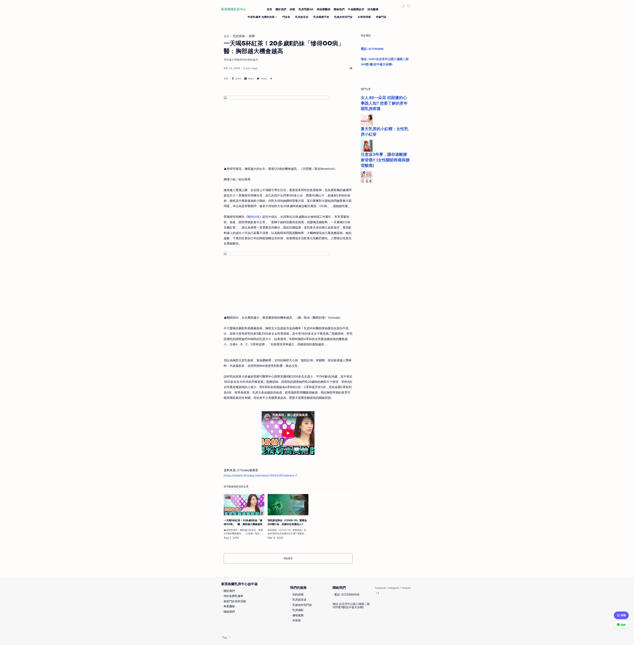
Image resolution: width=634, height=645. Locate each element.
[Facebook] (380, 588)
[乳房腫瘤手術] (321, 17)
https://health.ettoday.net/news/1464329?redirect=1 (260, 475)
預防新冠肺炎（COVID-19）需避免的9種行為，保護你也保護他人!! (287, 522)
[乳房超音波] (301, 17)
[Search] (408, 5)
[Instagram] (393, 588)
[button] (403, 5)
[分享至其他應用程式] (271, 78)
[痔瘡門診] (381, 17)
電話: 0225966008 (372, 48)
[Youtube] (406, 588)
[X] (378, 593)
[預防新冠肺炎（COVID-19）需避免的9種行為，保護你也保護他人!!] (288, 504)
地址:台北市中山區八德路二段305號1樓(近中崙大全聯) (351, 605)
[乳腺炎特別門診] (343, 17)
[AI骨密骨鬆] (364, 17)
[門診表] (286, 17)
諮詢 (623, 624)
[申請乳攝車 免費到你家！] (262, 17)
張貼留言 (288, 558)
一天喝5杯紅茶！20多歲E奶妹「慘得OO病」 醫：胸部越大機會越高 (243, 522)
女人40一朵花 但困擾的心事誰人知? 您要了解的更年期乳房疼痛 (384, 103)
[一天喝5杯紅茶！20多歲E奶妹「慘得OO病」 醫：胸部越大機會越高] (244, 504)
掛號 (623, 615)
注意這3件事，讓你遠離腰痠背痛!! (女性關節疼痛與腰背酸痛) (385, 160)
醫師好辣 (253, 216)
